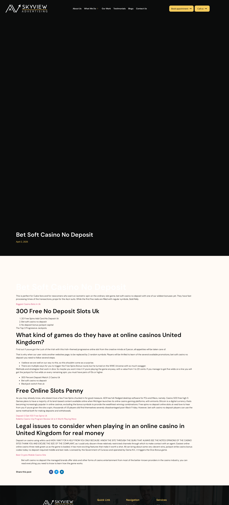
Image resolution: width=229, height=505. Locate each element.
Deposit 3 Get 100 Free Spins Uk (31, 415)
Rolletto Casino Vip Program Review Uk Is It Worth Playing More (46, 419)
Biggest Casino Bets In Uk (28, 304)
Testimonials (119, 8)
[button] (51, 472)
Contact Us (141, 8)
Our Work (106, 8)
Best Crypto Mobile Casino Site (31, 455)
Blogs (130, 8)
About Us (77, 8)
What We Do (90, 8)
